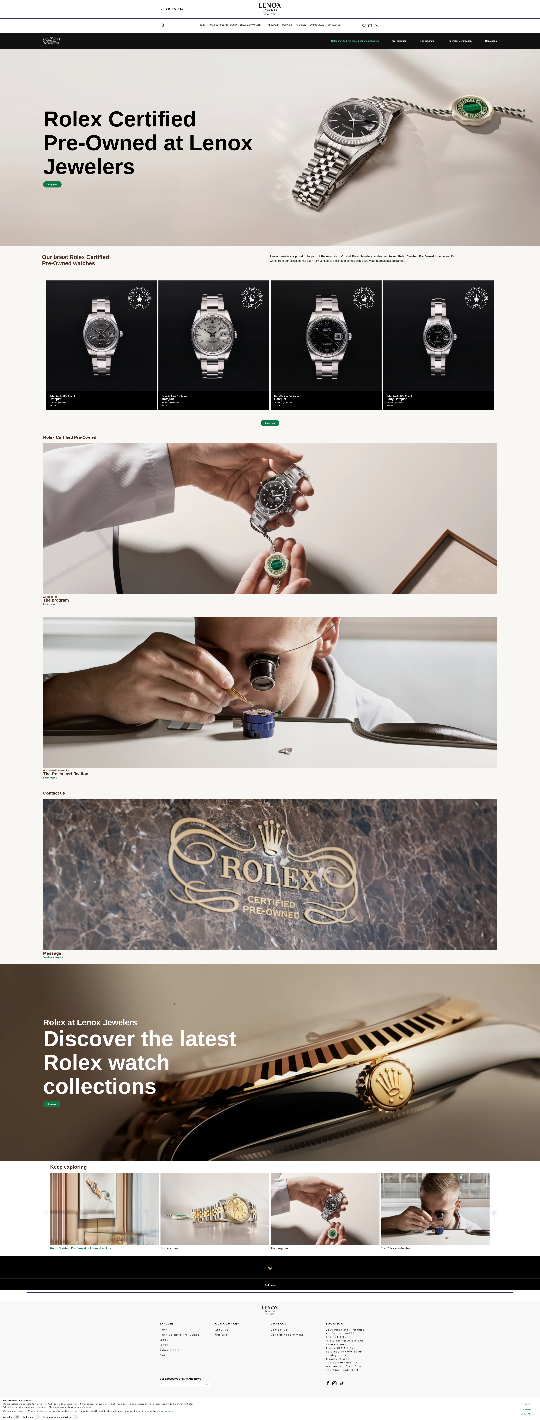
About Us (222, 1329)
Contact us (491, 41)
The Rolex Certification (459, 41)
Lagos (164, 1340)
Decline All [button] (525, 1414)
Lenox (164, 1345)
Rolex (164, 1329)
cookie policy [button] (167, 1411)
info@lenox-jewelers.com (345, 1340)
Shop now (52, 184)
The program (427, 41)
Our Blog (221, 1334)
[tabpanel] (270, 147)
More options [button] (525, 1409)
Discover (52, 1104)
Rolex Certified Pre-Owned (180, 1334)
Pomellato (167, 1355)
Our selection (399, 41)
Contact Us (279, 1329)
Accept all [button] (525, 1404)
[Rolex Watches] (368, 9)
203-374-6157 (174, 9)
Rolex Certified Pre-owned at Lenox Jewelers (355, 41)
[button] (163, 25)
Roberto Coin (169, 1350)
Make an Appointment (287, 1334)
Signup (207, 1384)
